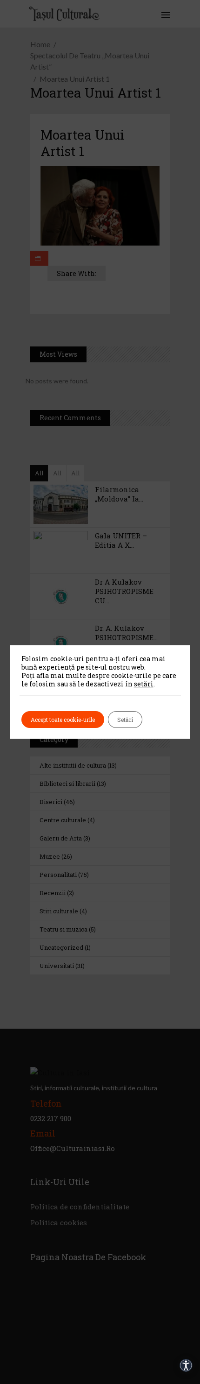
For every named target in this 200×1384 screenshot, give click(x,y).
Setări (125, 719)
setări (143, 684)
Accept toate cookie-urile (63, 719)
